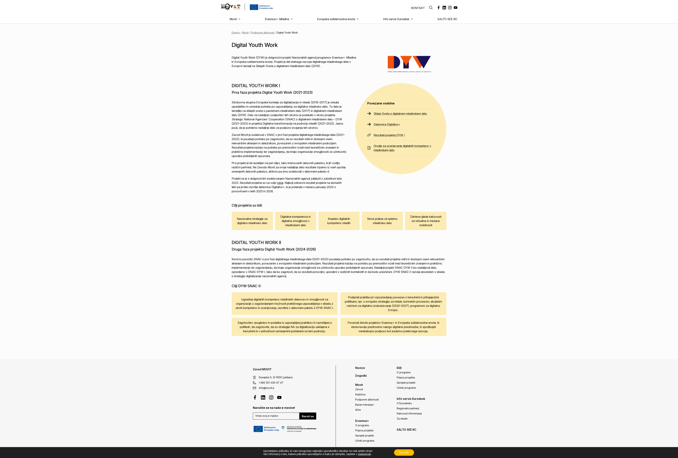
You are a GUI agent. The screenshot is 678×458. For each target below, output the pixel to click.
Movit (233, 19)
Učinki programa (364, 440)
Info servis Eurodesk (396, 19)
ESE (399, 368)
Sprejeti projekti (364, 435)
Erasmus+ (362, 421)
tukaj (280, 183)
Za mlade (402, 418)
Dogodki (361, 375)
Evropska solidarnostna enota (336, 19)
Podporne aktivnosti (262, 32)
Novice (360, 368)
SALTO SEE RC (447, 19)
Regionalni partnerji (408, 408)
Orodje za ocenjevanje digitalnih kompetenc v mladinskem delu (402, 148)
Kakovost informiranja (409, 413)
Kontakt (418, 8)
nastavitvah (364, 454)
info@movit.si (266, 387)
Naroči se (308, 416)
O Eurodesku (404, 403)
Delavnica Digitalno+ (387, 124)
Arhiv (358, 409)
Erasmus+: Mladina (277, 19)
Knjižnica (360, 394)
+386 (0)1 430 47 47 (271, 382)
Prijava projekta (364, 430)
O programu (362, 425)
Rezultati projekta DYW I (389, 135)
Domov (236, 32)
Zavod (359, 389)
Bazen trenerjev (364, 404)
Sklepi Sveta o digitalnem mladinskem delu (400, 113)
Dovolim (404, 452)
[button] (431, 8)
